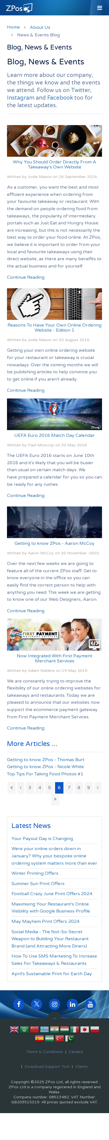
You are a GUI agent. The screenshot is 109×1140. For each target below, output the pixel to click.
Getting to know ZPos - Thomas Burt (45, 760)
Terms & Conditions (44, 1051)
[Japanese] (84, 1030)
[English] (14, 1030)
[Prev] (20, 788)
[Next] (97, 788)
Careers (76, 1051)
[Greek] (44, 1030)
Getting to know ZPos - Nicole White (45, 767)
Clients (81, 1066)
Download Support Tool (47, 1066)
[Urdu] (69, 1039)
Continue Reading (25, 277)
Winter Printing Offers (34, 873)
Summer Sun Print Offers (38, 883)
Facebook (60, 98)
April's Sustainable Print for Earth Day (51, 974)
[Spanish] (39, 1039)
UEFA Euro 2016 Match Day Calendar (54, 435)
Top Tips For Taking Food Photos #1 (45, 774)
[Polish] (94, 1030)
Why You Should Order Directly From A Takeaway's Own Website (54, 164)
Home (13, 27)
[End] (55, 799)
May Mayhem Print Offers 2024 (45, 921)
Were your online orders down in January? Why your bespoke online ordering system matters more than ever (54, 856)
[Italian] (74, 1030)
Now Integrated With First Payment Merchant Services (54, 658)
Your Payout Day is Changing (42, 838)
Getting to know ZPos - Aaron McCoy (54, 543)
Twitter (80, 90)
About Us (40, 27)
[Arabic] (24, 1030)
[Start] (12, 788)
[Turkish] (59, 1039)
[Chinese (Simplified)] (34, 1030)
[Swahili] (49, 1039)
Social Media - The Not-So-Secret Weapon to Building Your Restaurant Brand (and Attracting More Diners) (50, 939)
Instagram (20, 98)
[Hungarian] (64, 1030)
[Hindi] (54, 1030)
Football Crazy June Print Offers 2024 (51, 894)
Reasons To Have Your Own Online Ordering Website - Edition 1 (54, 327)
